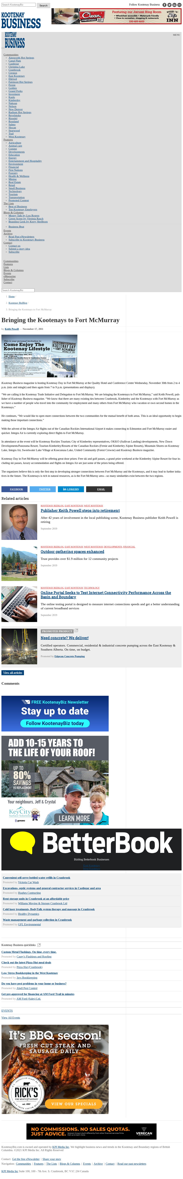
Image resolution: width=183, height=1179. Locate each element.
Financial (14, 167)
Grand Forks (16, 91)
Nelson (12, 106)
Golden (13, 88)
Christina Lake (17, 66)
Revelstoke (15, 115)
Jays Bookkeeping (27, 977)
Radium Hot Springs (20, 112)
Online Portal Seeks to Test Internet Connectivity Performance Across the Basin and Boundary (106, 594)
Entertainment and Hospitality (25, 160)
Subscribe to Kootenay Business (26, 239)
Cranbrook (15, 69)
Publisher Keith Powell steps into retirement (80, 510)
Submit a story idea (19, 248)
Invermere (14, 94)
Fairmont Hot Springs (21, 82)
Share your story (52, 1159)
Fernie (12, 85)
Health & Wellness (19, 176)
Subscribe (14, 251)
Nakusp (13, 103)
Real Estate (15, 182)
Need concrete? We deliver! (64, 637)
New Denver (16, 109)
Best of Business (18, 206)
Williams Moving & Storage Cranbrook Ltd (42, 903)
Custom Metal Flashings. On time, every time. (28, 951)
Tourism (13, 194)
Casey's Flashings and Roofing (34, 956)
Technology (15, 191)
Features (8, 139)
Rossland (14, 121)
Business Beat (16, 226)
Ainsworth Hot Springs (21, 57)
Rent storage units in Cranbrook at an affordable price (36, 898)
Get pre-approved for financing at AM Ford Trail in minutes (37, 994)
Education (14, 154)
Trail (11, 133)
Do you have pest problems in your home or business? (33, 983)
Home (12, 296)
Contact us (14, 245)
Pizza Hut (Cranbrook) (29, 967)
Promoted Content (19, 200)
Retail (12, 185)
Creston (13, 72)
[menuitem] (95, 57)
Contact (8, 242)
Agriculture (15, 142)
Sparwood (14, 130)
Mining (13, 179)
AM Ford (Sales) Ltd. (28, 998)
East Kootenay (17, 75)
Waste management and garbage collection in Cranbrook (37, 919)
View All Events (10, 1017)
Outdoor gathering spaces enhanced (72, 551)
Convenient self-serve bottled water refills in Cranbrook (36, 877)
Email (101, 489)
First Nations (16, 170)
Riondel (13, 118)
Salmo (12, 124)
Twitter (44, 489)
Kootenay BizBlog (18, 303)
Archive (8, 233)
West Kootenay (17, 136)
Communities (11, 54)
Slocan (12, 127)
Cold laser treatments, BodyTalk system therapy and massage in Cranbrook (49, 909)
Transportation (17, 197)
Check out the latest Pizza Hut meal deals (26, 962)
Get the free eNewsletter (25, 1159)
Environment (16, 164)
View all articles (12, 672)
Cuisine (13, 148)
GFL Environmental (29, 924)
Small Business (17, 188)
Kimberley (14, 100)
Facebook (16, 489)
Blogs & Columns (14, 212)
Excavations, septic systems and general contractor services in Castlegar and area (52, 888)
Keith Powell (12, 329)
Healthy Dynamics (28, 913)
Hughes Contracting (29, 892)
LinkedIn (73, 489)
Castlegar (14, 63)
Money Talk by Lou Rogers (24, 215)
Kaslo (12, 97)
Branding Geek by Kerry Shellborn (28, 221)
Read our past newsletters (131, 1163)
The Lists (9, 203)
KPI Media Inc (60, 1146)
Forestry (13, 173)
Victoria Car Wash (28, 882)
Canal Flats (15, 60)
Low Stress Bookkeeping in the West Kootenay (29, 973)
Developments (17, 151)
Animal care (15, 145)
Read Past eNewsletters (21, 236)
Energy (13, 157)
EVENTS (7, 1010)
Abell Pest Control (26, 988)
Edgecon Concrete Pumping (70, 656)
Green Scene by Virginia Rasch (26, 218)
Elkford (13, 79)
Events (87, 1163)
